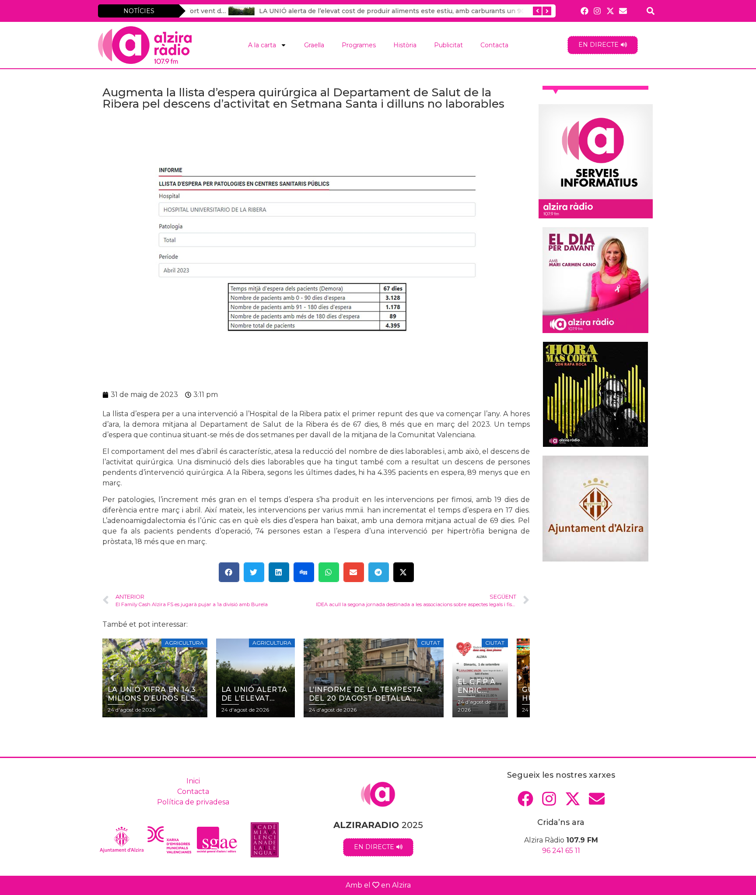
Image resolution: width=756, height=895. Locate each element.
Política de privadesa (193, 802)
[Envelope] (622, 10)
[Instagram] (597, 10)
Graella (314, 45)
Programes (359, 45)
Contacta (494, 45)
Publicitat (448, 45)
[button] (229, 572)
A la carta (262, 45)
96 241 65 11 (561, 850)
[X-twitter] (610, 10)
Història (404, 45)
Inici (193, 781)
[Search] (650, 10)
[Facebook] (584, 10)
